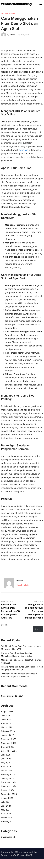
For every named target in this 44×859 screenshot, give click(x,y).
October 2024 (7, 790)
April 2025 (6, 766)
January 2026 (7, 735)
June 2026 (6, 719)
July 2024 (5, 802)
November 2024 (8, 786)
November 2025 (8, 743)
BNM (29, 855)
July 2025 (5, 755)
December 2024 (8, 782)
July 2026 (5, 715)
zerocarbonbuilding (16, 4)
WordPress (18, 855)
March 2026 (6, 727)
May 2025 (6, 762)
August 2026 (7, 711)
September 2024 (9, 794)
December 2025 (8, 739)
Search (4, 625)
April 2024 (6, 813)
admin (12, 35)
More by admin (22, 585)
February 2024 (8, 821)
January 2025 (7, 778)
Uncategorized (8, 13)
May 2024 (6, 810)
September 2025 (9, 751)
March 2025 (6, 770)
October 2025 (7, 747)
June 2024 (6, 806)
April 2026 (6, 723)
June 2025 (6, 758)
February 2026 (8, 731)
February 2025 (8, 774)
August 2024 (7, 798)
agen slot (23, 150)
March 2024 (6, 817)
